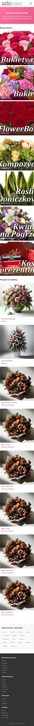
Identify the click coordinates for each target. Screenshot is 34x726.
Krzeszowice (6, 635)
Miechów (14, 635)
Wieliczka (5, 646)
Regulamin (4, 703)
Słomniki (12, 642)
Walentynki (4, 713)
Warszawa (28, 642)
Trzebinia (20, 642)
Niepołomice (6, 639)
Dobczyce (20, 632)
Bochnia (5, 632)
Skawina (5, 642)
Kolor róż (4, 710)
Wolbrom (13, 646)
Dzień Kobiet (5, 717)
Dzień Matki (5, 715)
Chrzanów (12, 632)
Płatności (4, 701)
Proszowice (22, 639)
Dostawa (4, 698)
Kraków (28, 632)
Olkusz (14, 639)
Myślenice (22, 635)
